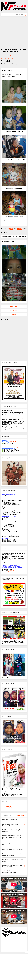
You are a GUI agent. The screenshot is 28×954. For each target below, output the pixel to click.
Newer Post (14, 306)
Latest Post (7, 58)
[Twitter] (17, 14)
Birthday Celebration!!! (10, 298)
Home (2, 58)
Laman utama (5, 946)
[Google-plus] (19, 14)
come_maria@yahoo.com (8, 571)
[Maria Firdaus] (14, 11)
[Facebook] (22, 14)
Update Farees (8, 256)
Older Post (14, 310)
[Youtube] (14, 14)
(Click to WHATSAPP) (13, 447)
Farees (12, 58)
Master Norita (8, 806)
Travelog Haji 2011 (10, 807)
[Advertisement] (14, 33)
